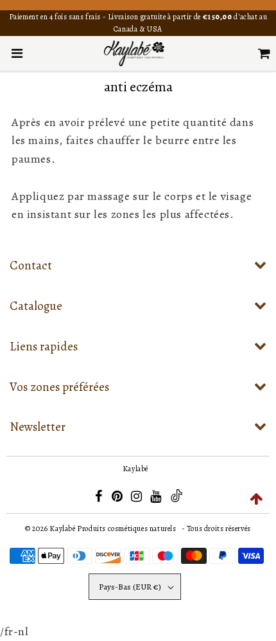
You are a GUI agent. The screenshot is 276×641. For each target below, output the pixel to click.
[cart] (264, 53)
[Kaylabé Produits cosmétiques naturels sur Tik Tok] (176, 499)
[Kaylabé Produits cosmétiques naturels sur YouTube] (156, 498)
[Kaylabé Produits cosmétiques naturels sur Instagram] (137, 498)
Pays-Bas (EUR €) (130, 587)
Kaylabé (135, 469)
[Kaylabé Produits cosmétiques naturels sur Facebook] (99, 498)
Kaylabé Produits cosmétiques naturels (112, 528)
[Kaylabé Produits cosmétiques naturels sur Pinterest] (118, 498)
